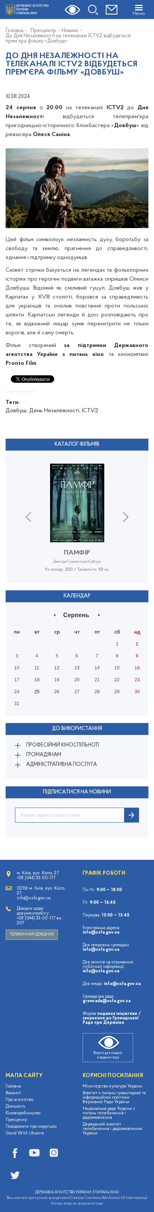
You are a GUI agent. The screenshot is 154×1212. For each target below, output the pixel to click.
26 (56, 691)
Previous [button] (28, 516)
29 (117, 691)
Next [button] (125, 516)
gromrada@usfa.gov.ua (106, 1001)
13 (77, 667)
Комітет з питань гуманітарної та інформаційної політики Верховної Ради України (114, 1097)
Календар (77, 596)
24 (16, 691)
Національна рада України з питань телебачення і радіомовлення (109, 1113)
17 (16, 679)
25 (37, 691)
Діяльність (15, 1106)
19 (56, 679)
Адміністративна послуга (61, 764)
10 (16, 667)
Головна (15, 31)
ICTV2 (90, 411)
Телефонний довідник (32, 934)
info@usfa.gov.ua (101, 932)
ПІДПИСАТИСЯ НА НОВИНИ (77, 792)
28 (97, 691)
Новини (70, 31)
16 (137, 667)
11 (36, 667)
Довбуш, (17, 411)
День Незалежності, (54, 411)
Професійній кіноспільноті (62, 745)
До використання (77, 729)
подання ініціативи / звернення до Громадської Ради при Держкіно (112, 1018)
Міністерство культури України (112, 1086)
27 (77, 691)
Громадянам (43, 755)
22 (117, 679)
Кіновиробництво (23, 1113)
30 (137, 691)
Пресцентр (43, 31)
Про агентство (19, 1100)
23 (137, 679)
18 (37, 679)
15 (117, 667)
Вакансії (13, 1093)
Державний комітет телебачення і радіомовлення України (112, 1129)
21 (97, 679)
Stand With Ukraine (25, 1133)
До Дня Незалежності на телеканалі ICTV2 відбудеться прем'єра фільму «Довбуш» (68, 39)
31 (16, 703)
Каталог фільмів (77, 444)
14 (97, 667)
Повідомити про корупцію (31, 1126)
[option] (77, 523)
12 (56, 667)
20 (77, 679)
